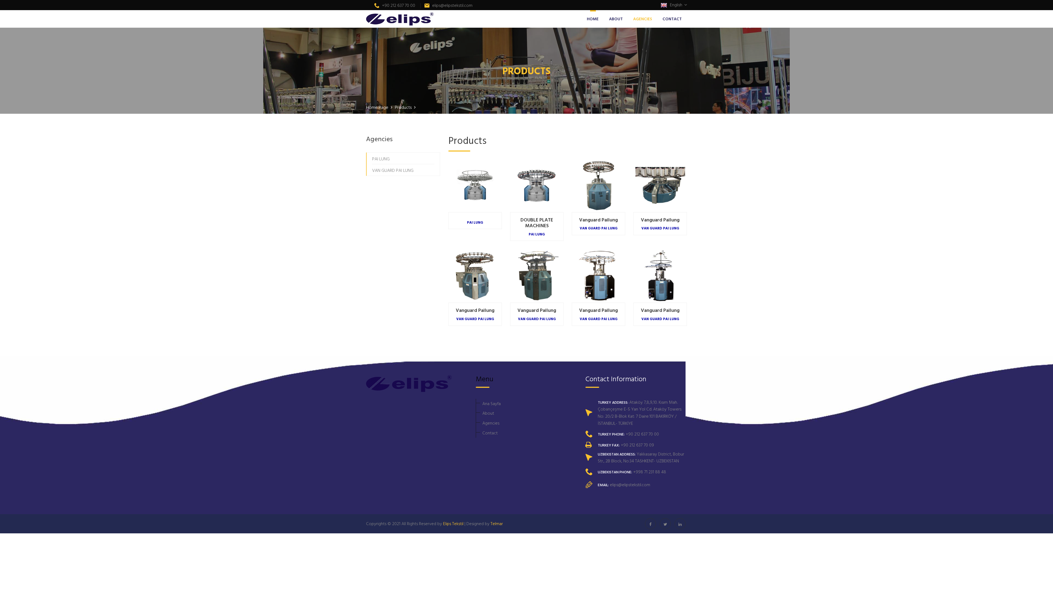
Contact (490, 432)
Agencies (490, 423)
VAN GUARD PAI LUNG (393, 170)
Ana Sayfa (491, 403)
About (488, 413)
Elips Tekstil (453, 523)
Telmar (497, 523)
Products (404, 107)
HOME (593, 19)
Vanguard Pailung (598, 220)
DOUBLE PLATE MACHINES (536, 223)
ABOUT (616, 19)
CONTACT (672, 19)
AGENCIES (642, 19)
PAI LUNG (381, 158)
